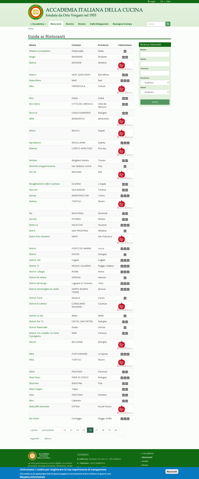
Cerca (155, 101)
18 (103, 430)
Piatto (143, 59)
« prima (33, 430)
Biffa (31, 118)
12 (64, 430)
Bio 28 (32, 171)
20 (115, 430)
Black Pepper (35, 389)
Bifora (32, 130)
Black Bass (34, 377)
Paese (143, 87)
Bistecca (33, 224)
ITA (161, 1)
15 (84, 430)
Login (152, 1)
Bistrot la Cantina (38, 303)
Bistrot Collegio (37, 271)
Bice (31, 98)
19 (109, 430)
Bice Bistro (34, 103)
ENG (168, 1)
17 (96, 430)
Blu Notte (34, 418)
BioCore (33, 189)
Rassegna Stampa (122, 24)
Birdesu (33, 201)
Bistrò (32, 230)
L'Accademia (37, 24)
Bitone (32, 341)
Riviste (82, 24)
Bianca (32, 62)
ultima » (48, 438)
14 (77, 430)
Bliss (31, 400)
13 (71, 430)
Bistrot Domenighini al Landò (44, 288)
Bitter (32, 371)
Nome (143, 49)
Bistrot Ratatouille (38, 327)
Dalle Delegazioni (99, 24)
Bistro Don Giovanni (39, 236)
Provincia (144, 78)
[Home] (86, 12)
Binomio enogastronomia (42, 166)
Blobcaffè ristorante (39, 406)
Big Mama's (35, 142)
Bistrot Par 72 (36, 321)
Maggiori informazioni (32, 476)
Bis (30, 213)
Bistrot (32, 248)
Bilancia (33, 148)
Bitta (31, 353)
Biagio (32, 56)
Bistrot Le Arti (36, 315)
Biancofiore (35, 80)
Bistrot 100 (34, 260)
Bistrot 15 (34, 265)
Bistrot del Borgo (38, 283)
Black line (34, 383)
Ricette (70, 24)
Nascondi (172, 471)
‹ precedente (47, 430)
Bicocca (33, 112)
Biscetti (33, 218)
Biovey (32, 195)
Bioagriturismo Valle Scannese (44, 183)
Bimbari (33, 160)
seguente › (35, 438)
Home (31, 28)
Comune (144, 68)
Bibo (31, 86)
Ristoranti (56, 24)
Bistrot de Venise (37, 277)
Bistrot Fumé (35, 297)
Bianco (32, 74)
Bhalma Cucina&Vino (39, 50)
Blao (31, 394)
